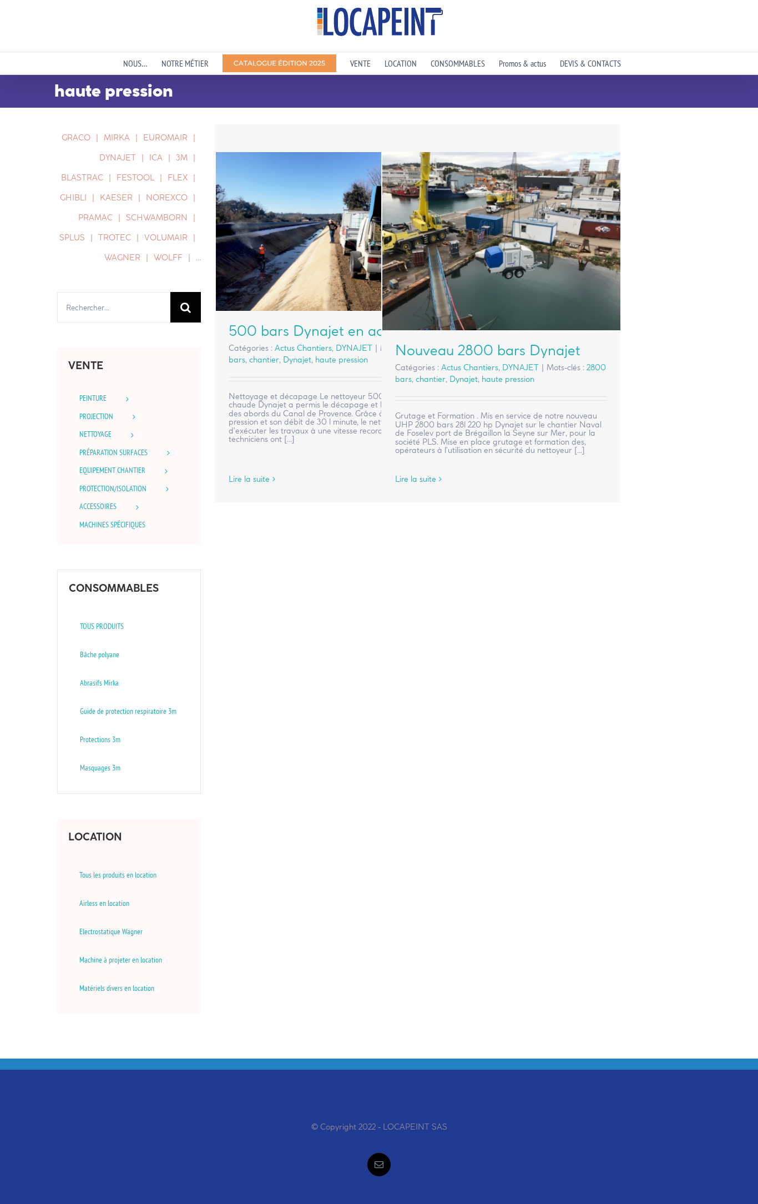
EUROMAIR (165, 138)
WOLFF (168, 258)
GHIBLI (73, 198)
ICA (156, 158)
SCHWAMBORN (157, 218)
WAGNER (122, 258)
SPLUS (72, 238)
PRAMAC (95, 218)
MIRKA (117, 138)
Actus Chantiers (303, 348)
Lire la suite (249, 479)
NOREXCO (167, 198)
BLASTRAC (82, 178)
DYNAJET (354, 348)
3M (182, 158)
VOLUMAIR (166, 238)
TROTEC (114, 238)
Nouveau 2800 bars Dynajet (501, 241)
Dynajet (297, 360)
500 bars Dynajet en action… (334, 231)
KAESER (116, 198)
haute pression (341, 360)
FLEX (178, 178)
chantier (264, 360)
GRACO (76, 138)
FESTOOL (135, 178)
